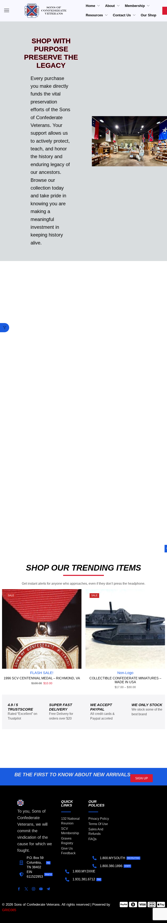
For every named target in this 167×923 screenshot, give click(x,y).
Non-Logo (125, 673)
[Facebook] (19, 889)
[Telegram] (48, 889)
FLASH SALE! (41, 673)
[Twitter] (26, 889)
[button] (4, 327)
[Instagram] (33, 889)
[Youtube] (41, 889)
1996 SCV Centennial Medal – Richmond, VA (42, 678)
